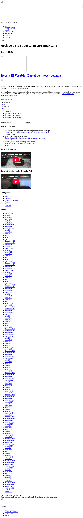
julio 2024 (8, 250)
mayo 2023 (8, 276)
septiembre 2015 (10, 444)
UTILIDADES (10, 32)
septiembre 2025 (10, 228)
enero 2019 (8, 371)
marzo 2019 (8, 367)
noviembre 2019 (10, 353)
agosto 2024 (9, 248)
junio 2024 (8, 252)
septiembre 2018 (10, 378)
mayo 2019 (8, 363)
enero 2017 (8, 415)
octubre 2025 (9, 226)
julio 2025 (8, 230)
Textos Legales (9, 513)
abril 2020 (8, 343)
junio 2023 (8, 274)
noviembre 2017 (10, 396)
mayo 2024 (8, 254)
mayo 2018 (8, 385)
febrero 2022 (9, 303)
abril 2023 (8, 277)
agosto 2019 (9, 358)
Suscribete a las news (11, 512)
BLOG (7, 30)
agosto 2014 (9, 468)
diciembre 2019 (10, 351)
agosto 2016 (9, 424)
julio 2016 (8, 426)
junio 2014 (8, 471)
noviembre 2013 (10, 484)
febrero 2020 (9, 347)
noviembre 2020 (10, 331)
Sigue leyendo (6, 99)
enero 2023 (8, 283)
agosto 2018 (9, 380)
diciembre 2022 (10, 285)
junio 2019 (8, 362)
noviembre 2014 (10, 462)
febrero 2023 (9, 281)
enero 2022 (8, 305)
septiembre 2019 (10, 356)
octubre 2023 (9, 266)
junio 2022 (8, 296)
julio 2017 (8, 404)
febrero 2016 (9, 435)
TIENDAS (8, 37)
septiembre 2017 (10, 400)
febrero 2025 (9, 237)
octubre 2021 (9, 310)
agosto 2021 (9, 314)
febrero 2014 (9, 479)
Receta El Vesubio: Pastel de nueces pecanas (31, 75)
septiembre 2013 (10, 488)
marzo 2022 (8, 301)
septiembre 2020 (10, 334)
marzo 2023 (8, 279)
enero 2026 (8, 223)
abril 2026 (8, 221)
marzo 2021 (8, 323)
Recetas (7, 202)
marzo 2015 (8, 455)
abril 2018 (8, 387)
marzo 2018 (8, 389)
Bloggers (8, 198)
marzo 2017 (8, 411)
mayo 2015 (8, 451)
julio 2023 (8, 272)
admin (3, 104)
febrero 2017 (9, 413)
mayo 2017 (8, 407)
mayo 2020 (8, 342)
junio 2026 (8, 217)
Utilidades (8, 206)
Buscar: (3, 122)
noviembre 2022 (10, 287)
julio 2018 (8, 382)
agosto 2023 (9, 270)
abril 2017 (8, 409)
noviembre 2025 (10, 224)
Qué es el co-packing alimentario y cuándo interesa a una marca (25, 138)
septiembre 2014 (10, 466)
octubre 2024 (9, 245)
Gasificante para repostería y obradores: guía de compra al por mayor (27, 132)
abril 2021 (8, 321)
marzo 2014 (8, 477)
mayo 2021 (8, 320)
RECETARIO (9, 33)
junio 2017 (8, 406)
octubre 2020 (9, 332)
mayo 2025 (8, 234)
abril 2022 (8, 299)
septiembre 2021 (10, 312)
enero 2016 (8, 437)
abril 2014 (8, 475)
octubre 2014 (9, 464)
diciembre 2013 (10, 482)
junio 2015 (8, 449)
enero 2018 (8, 393)
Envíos (7, 515)
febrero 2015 (9, 457)
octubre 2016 (9, 420)
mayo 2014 (8, 473)
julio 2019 (8, 360)
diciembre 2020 (10, 329)
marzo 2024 (8, 257)
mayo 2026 (8, 219)
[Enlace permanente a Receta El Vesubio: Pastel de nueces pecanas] (14, 70)
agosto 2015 (9, 446)
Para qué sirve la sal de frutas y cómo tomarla (19, 143)
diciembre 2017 (10, 395)
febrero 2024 (9, 259)
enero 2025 (8, 239)
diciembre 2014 (10, 460)
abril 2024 (8, 256)
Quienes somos (10, 510)
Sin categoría (9, 204)
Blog (2, 108)
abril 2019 (8, 365)
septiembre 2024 (10, 246)
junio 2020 (8, 340)
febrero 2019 (9, 369)
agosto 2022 (9, 292)
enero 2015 (8, 459)
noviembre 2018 (10, 374)
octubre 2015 (9, 442)
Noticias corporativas (11, 200)
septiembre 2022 (10, 290)
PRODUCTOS (10, 28)
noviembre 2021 (10, 309)
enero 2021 (8, 327)
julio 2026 (8, 215)
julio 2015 (8, 448)
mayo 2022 (8, 298)
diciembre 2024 (10, 241)
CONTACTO (9, 35)
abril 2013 (8, 490)
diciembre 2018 (10, 373)
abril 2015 (8, 453)
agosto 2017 (9, 402)
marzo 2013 (8, 492)
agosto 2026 (9, 213)
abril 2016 (8, 431)
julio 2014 (8, 470)
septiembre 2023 (10, 268)
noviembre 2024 (10, 243)
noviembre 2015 (10, 440)
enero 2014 (8, 481)
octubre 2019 (9, 354)
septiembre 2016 (10, 422)
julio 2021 (8, 316)
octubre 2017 (9, 398)
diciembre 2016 (10, 417)
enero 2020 (8, 349)
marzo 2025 (8, 235)
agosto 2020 (9, 336)
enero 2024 (8, 261)
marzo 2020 (8, 345)
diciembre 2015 (10, 439)
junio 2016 (8, 428)
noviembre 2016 (10, 418)
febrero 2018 (9, 391)
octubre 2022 (9, 288)
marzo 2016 (8, 433)
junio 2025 (8, 232)
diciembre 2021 (10, 307)
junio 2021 (8, 318)
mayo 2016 (8, 429)
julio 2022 (8, 294)
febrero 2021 (9, 325)
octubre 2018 (9, 376)
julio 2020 (8, 338)
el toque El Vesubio (68, 94)
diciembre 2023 (10, 263)
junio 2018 (8, 384)
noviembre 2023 (10, 265)
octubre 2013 (9, 486)
